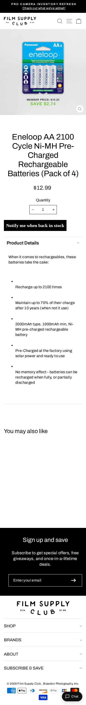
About (11, 654)
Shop (10, 626)
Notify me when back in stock (35, 225)
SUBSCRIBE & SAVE (24, 668)
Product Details (23, 242)
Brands (12, 640)
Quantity (43, 200)
